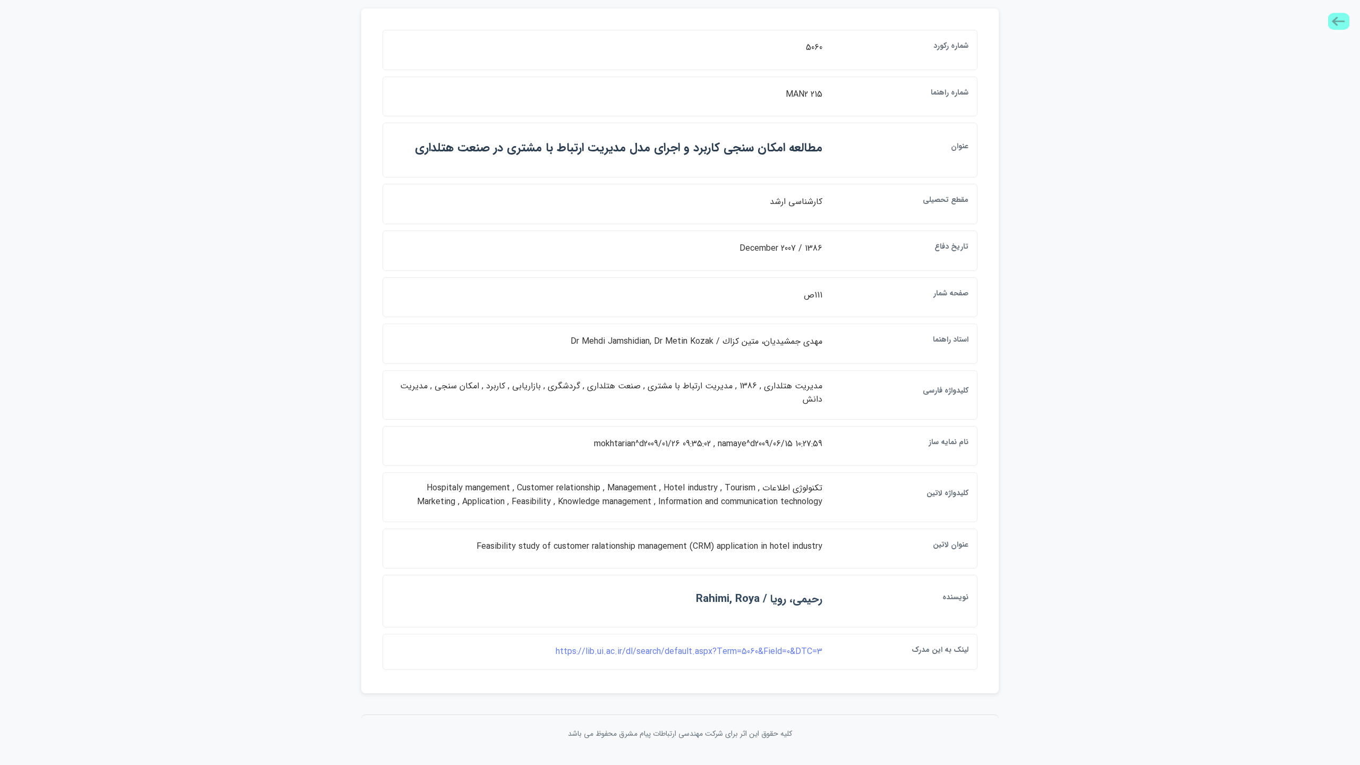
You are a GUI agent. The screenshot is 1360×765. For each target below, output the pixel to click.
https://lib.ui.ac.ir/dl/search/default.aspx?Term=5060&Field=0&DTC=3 (689, 651)
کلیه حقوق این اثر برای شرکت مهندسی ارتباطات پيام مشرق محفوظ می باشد (680, 734)
